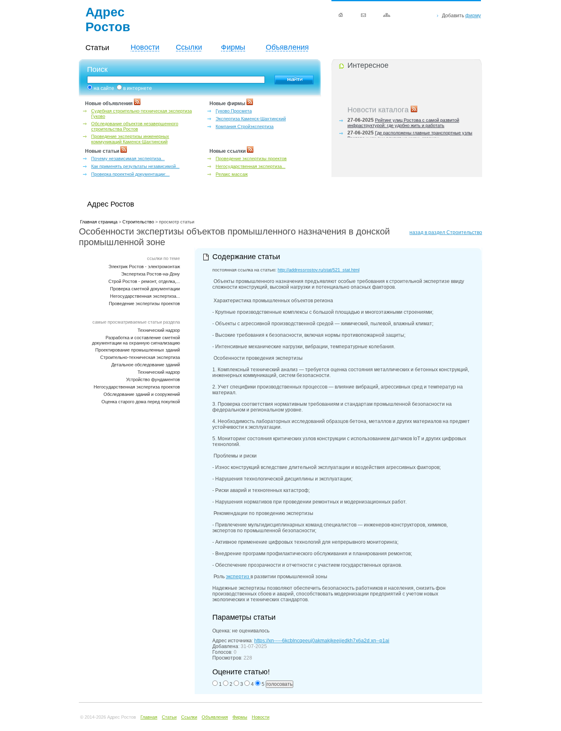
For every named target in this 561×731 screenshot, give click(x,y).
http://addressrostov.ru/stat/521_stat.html (318, 269)
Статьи (169, 717)
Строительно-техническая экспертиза (140, 357)
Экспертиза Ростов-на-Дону (150, 273)
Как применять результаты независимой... (135, 166)
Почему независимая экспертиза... (128, 158)
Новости (145, 47)
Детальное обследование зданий (145, 364)
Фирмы (233, 47)
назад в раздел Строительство (445, 232)
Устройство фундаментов (153, 379)
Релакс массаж (232, 174)
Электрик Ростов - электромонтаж (144, 266)
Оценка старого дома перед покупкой (140, 401)
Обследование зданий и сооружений (141, 394)
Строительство (138, 221)
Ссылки (189, 47)
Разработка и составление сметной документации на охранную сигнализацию (136, 340)
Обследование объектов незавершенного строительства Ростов (134, 126)
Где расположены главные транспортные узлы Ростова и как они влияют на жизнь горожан (409, 134)
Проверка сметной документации (145, 288)
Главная (148, 717)
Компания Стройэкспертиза (245, 126)
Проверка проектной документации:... (130, 174)
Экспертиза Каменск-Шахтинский (251, 118)
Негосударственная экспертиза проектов (137, 386)
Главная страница (98, 221)
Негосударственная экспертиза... (250, 166)
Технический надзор (159, 330)
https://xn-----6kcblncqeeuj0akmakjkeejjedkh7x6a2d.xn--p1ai (321, 641)
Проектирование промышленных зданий (137, 349)
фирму (473, 15)
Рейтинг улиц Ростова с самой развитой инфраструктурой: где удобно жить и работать (403, 121)
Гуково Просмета (234, 110)
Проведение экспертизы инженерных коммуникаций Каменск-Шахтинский (130, 139)
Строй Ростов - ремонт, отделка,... (144, 281)
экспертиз (238, 576)
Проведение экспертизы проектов (251, 158)
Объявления (287, 47)
